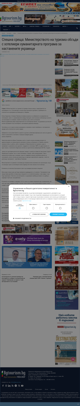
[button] (22, 218)
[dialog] (40, 203)
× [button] (68, 186)
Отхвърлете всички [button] (38, 214)
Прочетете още (26, 201)
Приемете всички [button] (58, 214)
